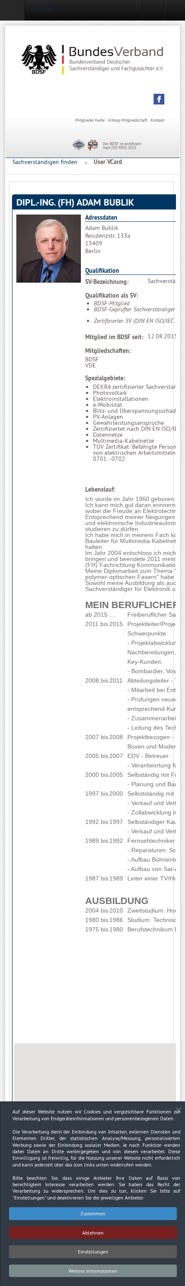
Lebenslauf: (100, 489)
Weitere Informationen (92, 1271)
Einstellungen (93, 1251)
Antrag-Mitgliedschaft (127, 120)
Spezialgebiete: (105, 378)
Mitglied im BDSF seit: (114, 337)
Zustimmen (92, 1213)
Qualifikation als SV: (111, 295)
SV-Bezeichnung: (107, 282)
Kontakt (157, 120)
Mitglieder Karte (90, 120)
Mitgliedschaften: (108, 351)
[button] (159, 99)
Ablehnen (93, 1232)
